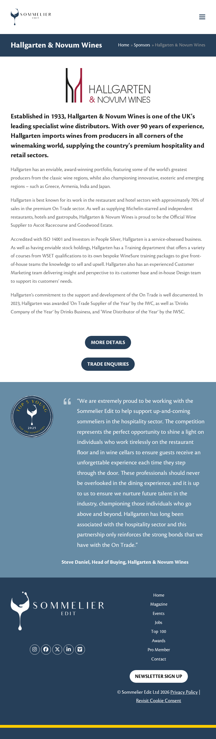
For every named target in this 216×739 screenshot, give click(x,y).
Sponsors (142, 45)
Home (123, 45)
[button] (202, 16)
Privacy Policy (184, 692)
